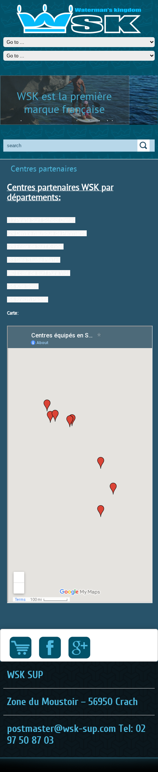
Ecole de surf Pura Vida (43, 273)
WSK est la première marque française (64, 102)
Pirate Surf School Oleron (45, 220)
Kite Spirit (27, 286)
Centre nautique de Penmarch (51, 233)
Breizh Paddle (32, 299)
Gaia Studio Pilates (38, 260)
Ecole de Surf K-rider (40, 246)
